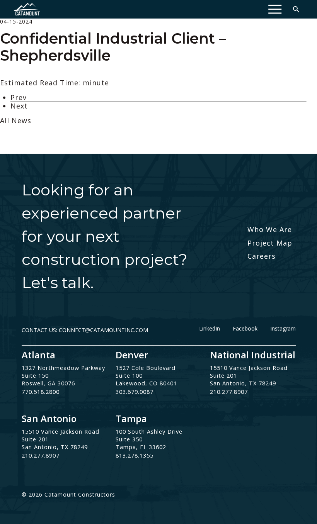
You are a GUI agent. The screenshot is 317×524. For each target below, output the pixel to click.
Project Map (269, 243)
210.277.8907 (229, 391)
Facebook (245, 329)
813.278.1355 (134, 455)
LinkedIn (209, 329)
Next (19, 105)
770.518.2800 (41, 391)
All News (15, 120)
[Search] (296, 9)
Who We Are (269, 229)
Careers (261, 256)
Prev (18, 97)
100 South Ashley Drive (149, 431)
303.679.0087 (134, 391)
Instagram (283, 329)
